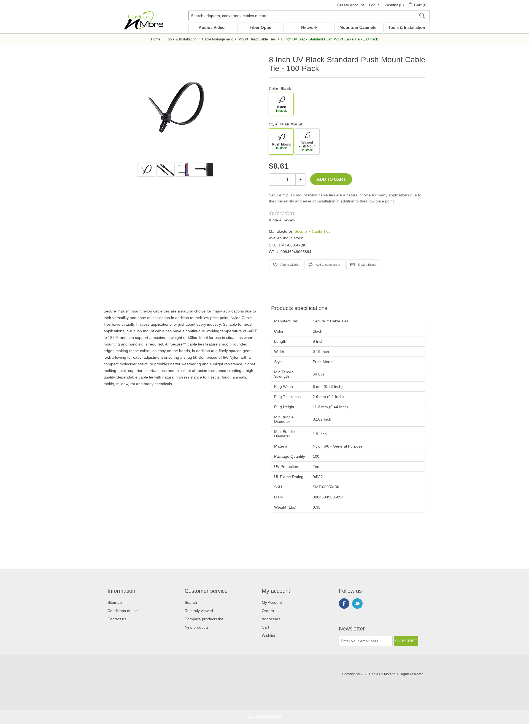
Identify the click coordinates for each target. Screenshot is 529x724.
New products (197, 627)
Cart (265, 627)
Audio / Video (212, 27)
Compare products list (204, 619)
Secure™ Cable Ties (312, 231)
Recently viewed (199, 610)
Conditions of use (122, 610)
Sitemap (114, 602)
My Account (272, 602)
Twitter (357, 603)
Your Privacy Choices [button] (264, 716)
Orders (268, 610)
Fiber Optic (260, 27)
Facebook (344, 603)
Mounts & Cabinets (357, 27)
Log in (374, 5)
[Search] (422, 16)
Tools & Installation (406, 27)
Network (309, 27)
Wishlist (268, 635)
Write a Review (282, 220)
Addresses (271, 619)
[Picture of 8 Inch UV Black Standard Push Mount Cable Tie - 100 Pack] (146, 170)
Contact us (116, 619)
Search (191, 602)
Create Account (350, 5)
